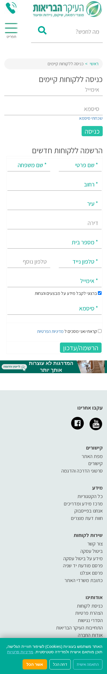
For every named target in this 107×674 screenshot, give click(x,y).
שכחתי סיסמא (91, 118)
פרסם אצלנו (91, 573)
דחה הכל (60, 664)
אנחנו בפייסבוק (88, 510)
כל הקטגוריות (90, 496)
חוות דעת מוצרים (87, 518)
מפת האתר (92, 456)
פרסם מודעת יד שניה (83, 565)
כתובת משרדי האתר (83, 580)
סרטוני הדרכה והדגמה (82, 470)
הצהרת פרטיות (89, 613)
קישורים (95, 463)
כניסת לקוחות (90, 605)
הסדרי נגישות (90, 620)
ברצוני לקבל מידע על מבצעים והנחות (66, 293)
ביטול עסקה (91, 551)
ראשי (94, 64)
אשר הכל (35, 664)
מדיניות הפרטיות (50, 331)
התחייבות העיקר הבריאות (79, 627)
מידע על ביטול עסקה (83, 558)
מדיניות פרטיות (20, 651)
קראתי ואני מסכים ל (67, 331)
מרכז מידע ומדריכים (83, 503)
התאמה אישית (88, 664)
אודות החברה (90, 635)
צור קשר (95, 543)
